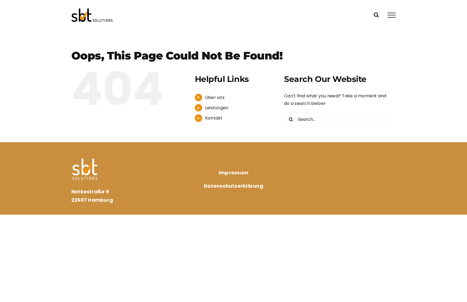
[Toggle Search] (376, 15)
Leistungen (216, 108)
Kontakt (214, 118)
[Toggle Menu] (391, 15)
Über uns (215, 97)
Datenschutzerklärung (233, 185)
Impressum (233, 172)
